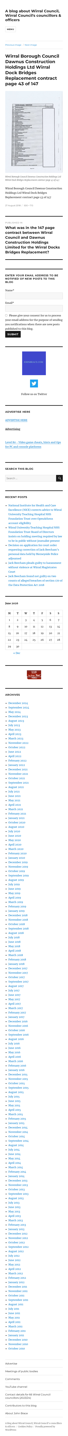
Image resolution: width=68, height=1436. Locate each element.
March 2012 (15, 1273)
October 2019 (16, 871)
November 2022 (18, 742)
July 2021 (14, 791)
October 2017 (16, 977)
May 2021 (14, 800)
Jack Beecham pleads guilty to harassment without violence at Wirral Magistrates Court (34, 567)
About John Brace (16, 1413)
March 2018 (15, 955)
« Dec (16, 653)
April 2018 (14, 950)
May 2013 (14, 1211)
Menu (10, 29)
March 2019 (15, 902)
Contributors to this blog (21, 1405)
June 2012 (14, 1260)
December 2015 (18, 1074)
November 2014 (18, 1131)
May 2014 (14, 1158)
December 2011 (17, 1286)
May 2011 (14, 1317)
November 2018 (18, 919)
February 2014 (17, 1171)
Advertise (11, 1363)
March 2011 (15, 1326)
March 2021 (15, 809)
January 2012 (16, 1282)
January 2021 (16, 818)
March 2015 (15, 1114)
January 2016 (16, 1070)
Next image (31, 45)
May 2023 (14, 729)
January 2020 (16, 857)
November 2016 (18, 1025)
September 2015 (18, 1087)
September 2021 (18, 782)
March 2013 (15, 1220)
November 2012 (18, 1238)
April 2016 (14, 1056)
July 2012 (14, 1255)
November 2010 (18, 1344)
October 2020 (16, 822)
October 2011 (16, 1295)
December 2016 (18, 1021)
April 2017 (14, 1003)
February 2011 (17, 1330)
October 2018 (16, 924)
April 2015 (14, 1109)
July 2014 (14, 1149)
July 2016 (14, 1043)
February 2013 (17, 1224)
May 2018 (14, 946)
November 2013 (18, 1185)
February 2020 (17, 853)
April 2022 (14, 756)
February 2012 (17, 1277)
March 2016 (15, 1061)
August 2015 (16, 1092)
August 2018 (16, 933)
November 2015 (18, 1078)
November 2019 (18, 866)
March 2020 (15, 849)
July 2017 (13, 990)
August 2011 (15, 1304)
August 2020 (16, 826)
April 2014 (14, 1162)
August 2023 (16, 720)
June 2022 (14, 751)
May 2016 (14, 1052)
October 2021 (16, 778)
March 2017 (15, 1008)
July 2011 (13, 1308)
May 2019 (14, 893)
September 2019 (18, 875)
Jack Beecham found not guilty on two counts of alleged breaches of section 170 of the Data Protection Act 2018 (35, 581)
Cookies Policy (25, 1426)
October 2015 (16, 1083)
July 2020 (14, 831)
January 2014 (16, 1176)
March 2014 (15, 1167)
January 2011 (16, 1335)
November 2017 (18, 972)
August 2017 (16, 986)
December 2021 (18, 769)
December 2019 (18, 862)
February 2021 (17, 813)
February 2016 (17, 1065)
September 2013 (18, 1193)
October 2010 (16, 1348)
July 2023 (14, 725)
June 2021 (14, 795)
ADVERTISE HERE (16, 420)
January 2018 (16, 963)
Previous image (13, 45)
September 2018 (18, 928)
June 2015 (14, 1101)
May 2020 (14, 840)
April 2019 (14, 897)
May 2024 (14, 712)
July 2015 (14, 1096)
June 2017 (14, 994)
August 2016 (16, 1039)
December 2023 (18, 716)
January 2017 (16, 1017)
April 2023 (14, 734)
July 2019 (14, 884)
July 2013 (13, 1202)
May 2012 (14, 1264)
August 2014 (16, 1145)
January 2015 (16, 1123)
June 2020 (14, 835)
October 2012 (16, 1242)
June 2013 (14, 1207)
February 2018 (17, 959)
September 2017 (18, 981)
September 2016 (18, 1034)
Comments (12, 1379)
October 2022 (16, 747)
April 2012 (14, 1269)
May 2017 (14, 999)
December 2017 (17, 968)
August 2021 (16, 787)
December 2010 (18, 1339)
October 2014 (16, 1136)
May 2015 (14, 1105)
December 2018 (18, 915)
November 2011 (18, 1291)
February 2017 (17, 1012)
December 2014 (18, 1127)
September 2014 (18, 1140)
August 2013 (16, 1198)
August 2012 (16, 1251)
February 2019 (17, 906)
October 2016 (16, 1030)
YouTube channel (16, 1386)
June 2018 (14, 941)
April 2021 (14, 804)
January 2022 (16, 765)
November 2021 (18, 773)
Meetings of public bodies (21, 1371)
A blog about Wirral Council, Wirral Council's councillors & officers (33, 15)
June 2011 (14, 1313)
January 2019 (16, 910)
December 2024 (18, 703)
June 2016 (14, 1047)
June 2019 (14, 888)
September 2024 (18, 707)
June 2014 (14, 1154)
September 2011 (18, 1299)
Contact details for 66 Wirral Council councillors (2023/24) (27, 1396)
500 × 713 (28, 205)
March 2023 (15, 738)
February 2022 (17, 760)
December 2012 (18, 1233)
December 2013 (17, 1180)
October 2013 (16, 1189)
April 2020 (14, 844)
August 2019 (16, 879)
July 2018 (14, 937)
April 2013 (14, 1215)
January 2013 (16, 1229)
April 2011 (14, 1322)
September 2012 (18, 1246)
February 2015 (17, 1118)
